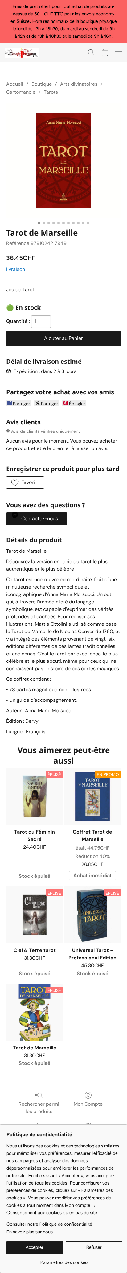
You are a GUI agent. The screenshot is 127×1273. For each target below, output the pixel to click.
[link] (64, 1260)
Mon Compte (88, 1104)
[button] (23, 52)
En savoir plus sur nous (29, 1232)
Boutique (41, 84)
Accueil (14, 84)
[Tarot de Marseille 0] (63, 160)
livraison (15, 269)
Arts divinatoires (78, 84)
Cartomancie (20, 92)
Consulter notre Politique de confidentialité (49, 1224)
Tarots (51, 92)
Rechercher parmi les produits (38, 1108)
